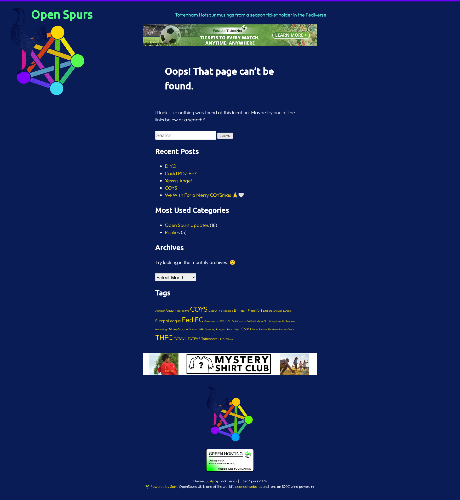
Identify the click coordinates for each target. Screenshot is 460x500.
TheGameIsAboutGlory (281, 329)
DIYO (170, 166)
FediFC (192, 319)
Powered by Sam (163, 486)
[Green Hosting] (230, 470)
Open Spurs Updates (187, 225)
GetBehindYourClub (257, 321)
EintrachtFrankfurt (248, 310)
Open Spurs (62, 14)
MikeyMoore (178, 329)
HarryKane (275, 321)
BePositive (183, 310)
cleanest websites (248, 486)
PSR (201, 329)
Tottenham (209, 339)
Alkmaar (160, 310)
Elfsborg (267, 310)
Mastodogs (161, 329)
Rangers (221, 329)
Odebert (193, 329)
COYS (171, 188)
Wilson (229, 339)
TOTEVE (194, 339)
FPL (228, 321)
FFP (221, 321)
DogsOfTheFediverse (220, 310)
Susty (210, 481)
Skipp (237, 329)
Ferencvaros (211, 321)
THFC (164, 337)
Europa (287, 310)
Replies (172, 232)
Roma (230, 329)
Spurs (246, 328)
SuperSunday (259, 329)
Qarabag (210, 329)
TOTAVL (180, 339)
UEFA (221, 339)
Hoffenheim (288, 321)
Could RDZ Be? (181, 173)
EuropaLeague (168, 320)
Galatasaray (239, 321)
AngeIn (171, 310)
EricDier (277, 310)
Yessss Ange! (178, 181)
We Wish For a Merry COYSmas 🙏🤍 (204, 195)
